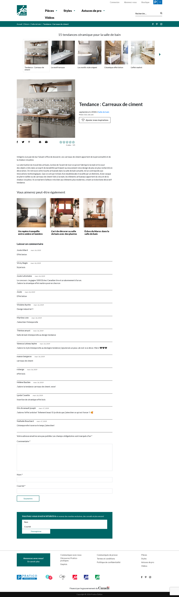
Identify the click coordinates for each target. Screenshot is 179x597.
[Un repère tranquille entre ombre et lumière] (31, 212)
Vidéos (49, 17)
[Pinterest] (157, 24)
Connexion (114, 2)
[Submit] (160, 13)
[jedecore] (86, 577)
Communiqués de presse (107, 555)
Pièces (49, 10)
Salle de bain (36, 24)
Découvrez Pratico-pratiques (69, 559)
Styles (68, 10)
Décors (26, 24)
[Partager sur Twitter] (23, 142)
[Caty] (62, 577)
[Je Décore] (28, 11)
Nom (20, 474)
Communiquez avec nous (71, 555)
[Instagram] (161, 24)
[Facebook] (152, 24)
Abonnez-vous (130, 2)
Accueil (19, 24)
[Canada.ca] (103, 587)
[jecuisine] (75, 577)
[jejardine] (97, 577)
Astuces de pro (91, 10)
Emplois (63, 564)
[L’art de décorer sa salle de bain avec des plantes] (64, 212)
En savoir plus (33, 560)
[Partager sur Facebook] (17, 142)
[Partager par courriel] (46, 142)
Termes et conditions (106, 558)
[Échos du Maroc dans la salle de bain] (97, 212)
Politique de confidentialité (108, 562)
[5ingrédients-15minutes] (49, 577)
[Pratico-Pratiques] (28, 577)
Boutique (145, 2)
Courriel (21, 486)
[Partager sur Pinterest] (29, 142)
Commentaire (23, 441)
